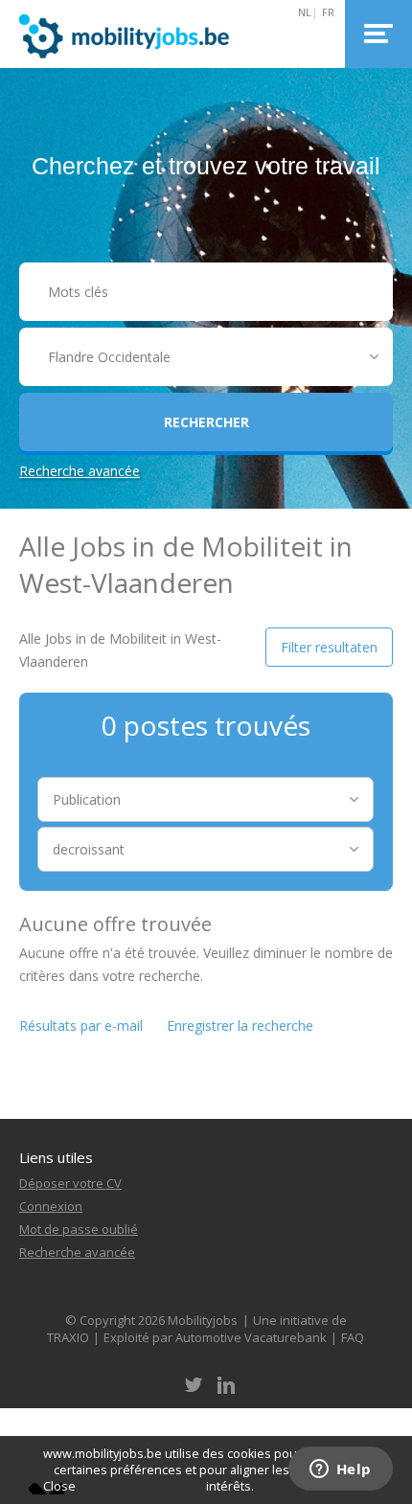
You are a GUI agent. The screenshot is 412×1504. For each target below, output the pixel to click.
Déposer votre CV (70, 1183)
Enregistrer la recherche (240, 1025)
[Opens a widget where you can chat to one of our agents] (340, 1470)
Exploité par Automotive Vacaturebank (215, 1337)
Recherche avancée (79, 471)
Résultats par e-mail (81, 1025)
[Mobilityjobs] (135, 34)
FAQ (352, 1337)
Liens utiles (56, 1157)
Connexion (50, 1206)
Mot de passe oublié (78, 1229)
